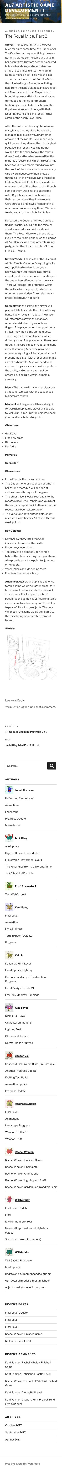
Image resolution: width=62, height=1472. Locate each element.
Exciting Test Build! (16, 1077)
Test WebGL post (15, 894)
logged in (26, 707)
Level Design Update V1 (19, 988)
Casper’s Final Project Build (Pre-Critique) (30, 1064)
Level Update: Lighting (19, 970)
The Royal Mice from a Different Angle (28, 866)
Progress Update (15, 818)
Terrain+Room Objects (18, 935)
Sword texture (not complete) (23, 1239)
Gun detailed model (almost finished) (27, 1280)
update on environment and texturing (28, 1273)
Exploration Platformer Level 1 (23, 859)
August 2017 (13, 1439)
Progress (10, 942)
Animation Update (16, 1084)
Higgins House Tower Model (22, 853)
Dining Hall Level (15, 1015)
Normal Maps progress (19, 1042)
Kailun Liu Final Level (18, 963)
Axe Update (12, 846)
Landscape (11, 811)
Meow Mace (12, 825)
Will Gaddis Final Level (19, 1260)
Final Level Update (16, 1208)
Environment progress (19, 1221)
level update (12, 1267)
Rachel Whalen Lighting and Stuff (25, 1180)
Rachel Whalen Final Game (21, 1166)
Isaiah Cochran (43, 31)
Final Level (11, 915)
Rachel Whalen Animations (21, 1173)
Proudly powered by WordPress (22, 1463)
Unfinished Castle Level (19, 798)
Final (8, 1214)
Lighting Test (13, 1029)
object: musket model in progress (25, 1287)
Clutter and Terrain (16, 1036)
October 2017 (13, 1425)
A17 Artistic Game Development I (30, 8)
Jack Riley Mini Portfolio (19, 873)
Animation (11, 922)
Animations (12, 805)
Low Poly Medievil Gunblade (22, 995)
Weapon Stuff (13, 1139)
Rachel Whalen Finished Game (23, 1160)
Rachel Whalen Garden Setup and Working (31, 1187)
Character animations (18, 1022)
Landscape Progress (17, 1125)
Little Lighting (13, 929)
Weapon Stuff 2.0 (16, 1132)
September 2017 (15, 1432)
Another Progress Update (21, 1070)
